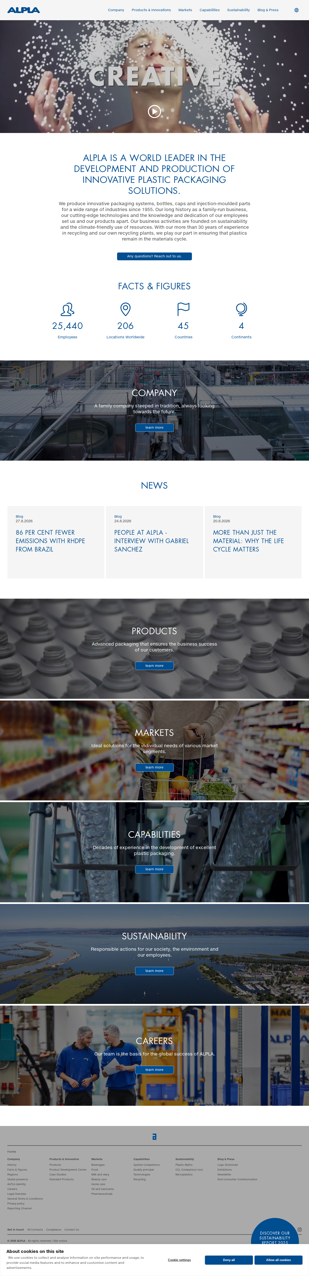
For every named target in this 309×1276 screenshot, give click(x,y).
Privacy (52, 655)
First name (50, 620)
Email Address (54, 602)
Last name (165, 620)
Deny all (229, 1260)
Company (49, 637)
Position (163, 637)
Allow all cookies (278, 1260)
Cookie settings (179, 1260)
